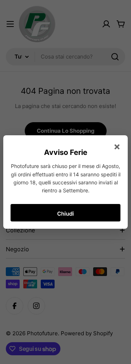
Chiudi (65, 213)
